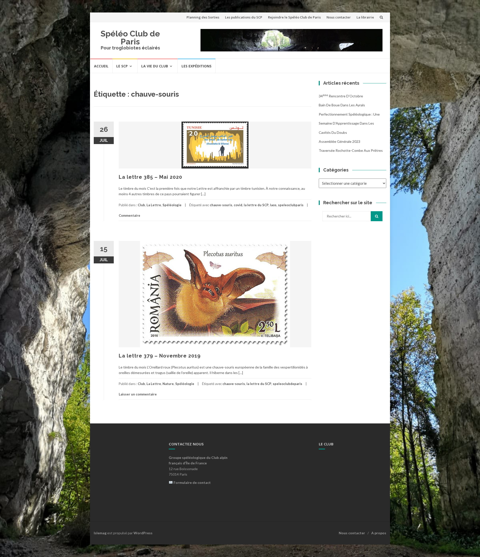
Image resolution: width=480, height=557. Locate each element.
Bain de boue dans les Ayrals (342, 105)
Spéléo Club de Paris (130, 37)
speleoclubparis (291, 205)
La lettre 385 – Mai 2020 (150, 177)
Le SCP (122, 66)
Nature (168, 384)
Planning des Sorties (202, 17)
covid (238, 205)
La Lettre (153, 205)
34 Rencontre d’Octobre (341, 96)
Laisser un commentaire (138, 394)
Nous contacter (338, 17)
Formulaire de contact (192, 482)
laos (273, 205)
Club (141, 205)
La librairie (365, 17)
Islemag (100, 533)
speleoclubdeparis (287, 384)
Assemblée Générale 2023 (339, 141)
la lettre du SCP (256, 205)
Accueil (101, 66)
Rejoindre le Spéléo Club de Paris (294, 17)
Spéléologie (172, 205)
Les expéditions (197, 66)
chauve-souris (221, 205)
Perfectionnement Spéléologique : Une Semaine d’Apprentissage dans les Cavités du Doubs (349, 123)
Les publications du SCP (243, 17)
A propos (378, 533)
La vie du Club (154, 66)
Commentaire (129, 215)
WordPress (143, 533)
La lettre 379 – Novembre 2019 (159, 356)
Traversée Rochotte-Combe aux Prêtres (351, 150)
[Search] (376, 216)
